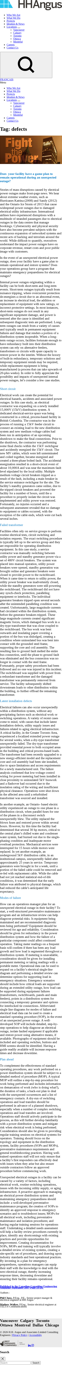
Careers (11, 44)
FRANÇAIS (6, 79)
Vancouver (18, 29)
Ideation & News (15, 23)
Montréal (18, 41)
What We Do (13, 18)
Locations (12, 26)
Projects (11, 20)
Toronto (17, 35)
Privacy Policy (19, 1335)
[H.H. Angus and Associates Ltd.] (31, 9)
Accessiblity (35, 1335)
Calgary (17, 32)
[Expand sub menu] (19, 27)
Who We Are (13, 15)
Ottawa (17, 38)
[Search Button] (26, 65)
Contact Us (12, 47)
